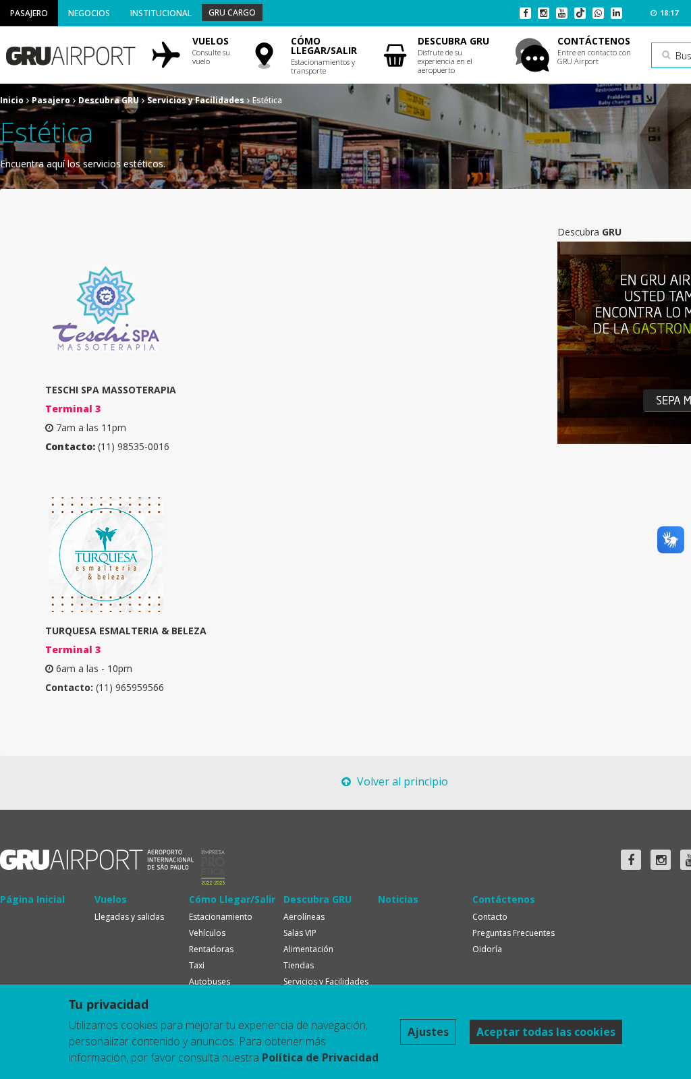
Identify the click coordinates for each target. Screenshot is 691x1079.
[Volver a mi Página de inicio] (70, 51)
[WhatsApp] (598, 13)
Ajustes (428, 1031)
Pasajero (51, 100)
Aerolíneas (304, 916)
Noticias (398, 899)
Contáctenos (503, 899)
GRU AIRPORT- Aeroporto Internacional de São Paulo (97, 860)
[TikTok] (580, 13)
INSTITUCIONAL (161, 13)
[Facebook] (525, 13)
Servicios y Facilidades (195, 100)
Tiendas (298, 965)
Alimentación (308, 949)
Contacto (489, 916)
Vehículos (207, 933)
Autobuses (209, 981)
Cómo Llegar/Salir (232, 899)
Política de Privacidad (320, 1057)
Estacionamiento (220, 916)
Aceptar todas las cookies (545, 1031)
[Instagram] (543, 13)
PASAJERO (29, 13)
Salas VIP (299, 933)
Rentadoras (211, 949)
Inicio (12, 100)
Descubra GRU (108, 100)
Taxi (196, 965)
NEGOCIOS (89, 13)
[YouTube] (562, 13)
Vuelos (110, 899)
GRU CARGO (232, 12)
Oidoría (487, 949)
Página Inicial (32, 899)
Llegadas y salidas (129, 916)
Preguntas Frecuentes (513, 933)
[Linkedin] (616, 13)
